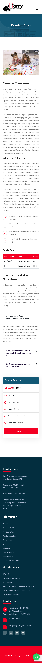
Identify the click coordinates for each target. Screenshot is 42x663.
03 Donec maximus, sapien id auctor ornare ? (18, 365)
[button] (36, 656)
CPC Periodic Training (11, 595)
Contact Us (7, 548)
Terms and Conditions (11, 561)
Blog (4, 544)
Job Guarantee (8, 532)
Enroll (19, 431)
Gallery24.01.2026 (9, 528)
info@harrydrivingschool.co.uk (20, 626)
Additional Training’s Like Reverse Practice (18, 586)
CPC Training (7, 582)
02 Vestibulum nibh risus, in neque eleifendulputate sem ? (18, 353)
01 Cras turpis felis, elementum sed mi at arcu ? (18, 317)
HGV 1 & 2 (6, 574)
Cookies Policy (8, 552)
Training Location (9, 536)
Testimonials (7, 540)
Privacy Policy (8, 556)
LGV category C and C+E (12, 578)
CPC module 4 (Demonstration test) (16, 590)
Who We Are (7, 524)
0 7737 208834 (14, 619)
